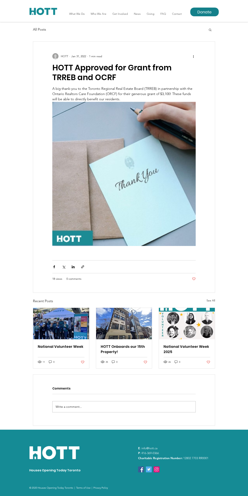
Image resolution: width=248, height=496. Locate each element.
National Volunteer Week (60, 346)
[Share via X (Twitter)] (63, 267)
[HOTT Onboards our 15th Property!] (124, 323)
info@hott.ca (149, 448)
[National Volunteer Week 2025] (187, 323)
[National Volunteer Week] (61, 323)
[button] (210, 29)
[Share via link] (82, 267)
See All (211, 300)
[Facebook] (141, 469)
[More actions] (193, 56)
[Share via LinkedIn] (73, 267)
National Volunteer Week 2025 (186, 349)
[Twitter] (149, 469)
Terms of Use (84, 487)
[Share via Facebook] (54, 267)
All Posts (39, 29)
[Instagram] (156, 469)
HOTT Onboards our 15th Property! (123, 349)
